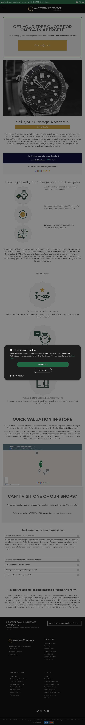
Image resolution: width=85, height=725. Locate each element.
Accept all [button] (42, 364)
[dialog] (42, 362)
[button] (17, 376)
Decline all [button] (43, 370)
